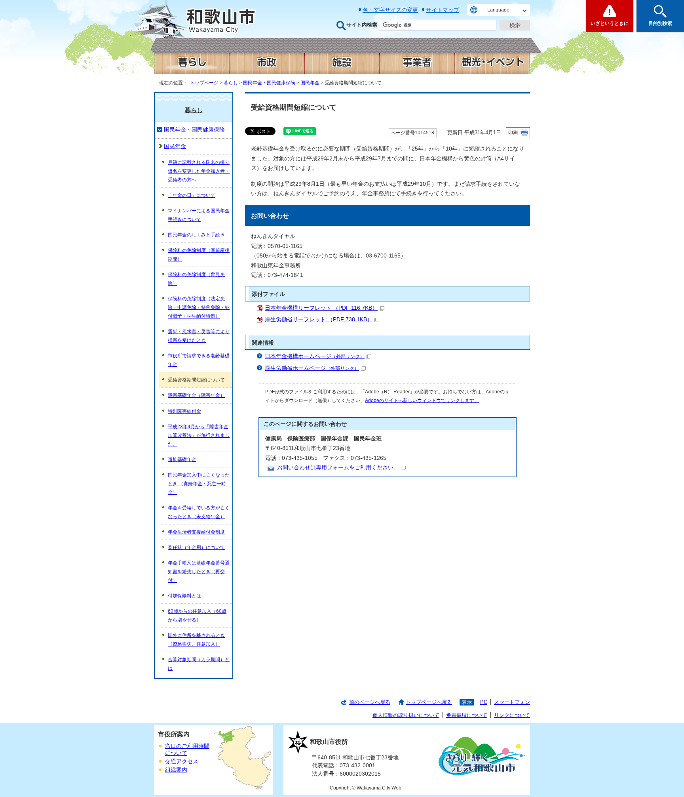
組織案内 (176, 770)
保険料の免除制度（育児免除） (196, 279)
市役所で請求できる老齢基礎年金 (199, 360)
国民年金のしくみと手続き (196, 235)
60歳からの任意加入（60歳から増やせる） (197, 615)
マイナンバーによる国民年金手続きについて (199, 215)
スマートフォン (512, 702)
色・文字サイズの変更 (390, 10)
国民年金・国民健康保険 (269, 83)
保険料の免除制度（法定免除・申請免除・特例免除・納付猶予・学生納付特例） (199, 307)
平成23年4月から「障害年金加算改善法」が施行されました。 (199, 435)
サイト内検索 (361, 25)
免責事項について (466, 715)
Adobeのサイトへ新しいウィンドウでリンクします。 (422, 400)
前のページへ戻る (369, 702)
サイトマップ (442, 10)
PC (483, 702)
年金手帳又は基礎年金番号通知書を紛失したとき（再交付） (199, 571)
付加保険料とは (184, 596)
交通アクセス (181, 762)
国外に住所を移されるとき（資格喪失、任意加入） (196, 640)
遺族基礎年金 (182, 459)
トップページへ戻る (429, 702)
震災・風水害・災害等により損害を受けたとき (199, 336)
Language (498, 10)
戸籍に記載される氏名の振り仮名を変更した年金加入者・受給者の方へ (199, 171)
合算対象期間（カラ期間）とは (199, 664)
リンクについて (512, 715)
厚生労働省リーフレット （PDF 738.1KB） (318, 319)
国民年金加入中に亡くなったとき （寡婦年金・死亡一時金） (199, 483)
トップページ (204, 83)
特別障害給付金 (184, 411)
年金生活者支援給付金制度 (196, 532)
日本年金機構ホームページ (315, 356)
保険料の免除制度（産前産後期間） (199, 255)
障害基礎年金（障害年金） (196, 395)
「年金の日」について (191, 195)
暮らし (231, 83)
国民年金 (309, 83)
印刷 (513, 132)
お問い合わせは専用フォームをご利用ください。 (338, 468)
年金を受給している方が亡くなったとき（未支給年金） (199, 512)
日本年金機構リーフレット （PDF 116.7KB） (321, 308)
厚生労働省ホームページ (312, 368)
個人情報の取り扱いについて (405, 715)
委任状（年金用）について (196, 547)
